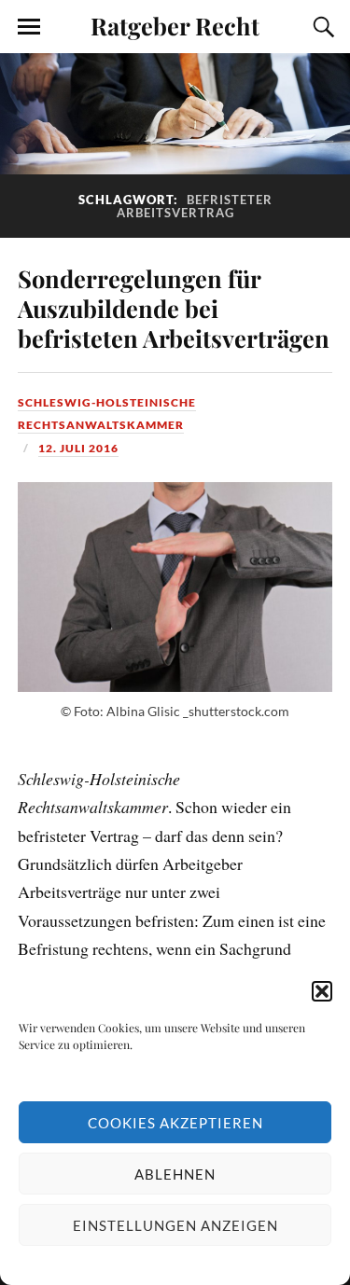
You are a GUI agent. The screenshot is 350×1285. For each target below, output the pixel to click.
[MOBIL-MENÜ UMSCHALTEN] (29, 27)
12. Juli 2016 (78, 448)
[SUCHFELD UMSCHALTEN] (321, 27)
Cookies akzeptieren (175, 1122)
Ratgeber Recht (175, 25)
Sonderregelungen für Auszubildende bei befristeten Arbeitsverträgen (173, 307)
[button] (322, 991)
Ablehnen (175, 1174)
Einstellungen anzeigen (175, 1225)
